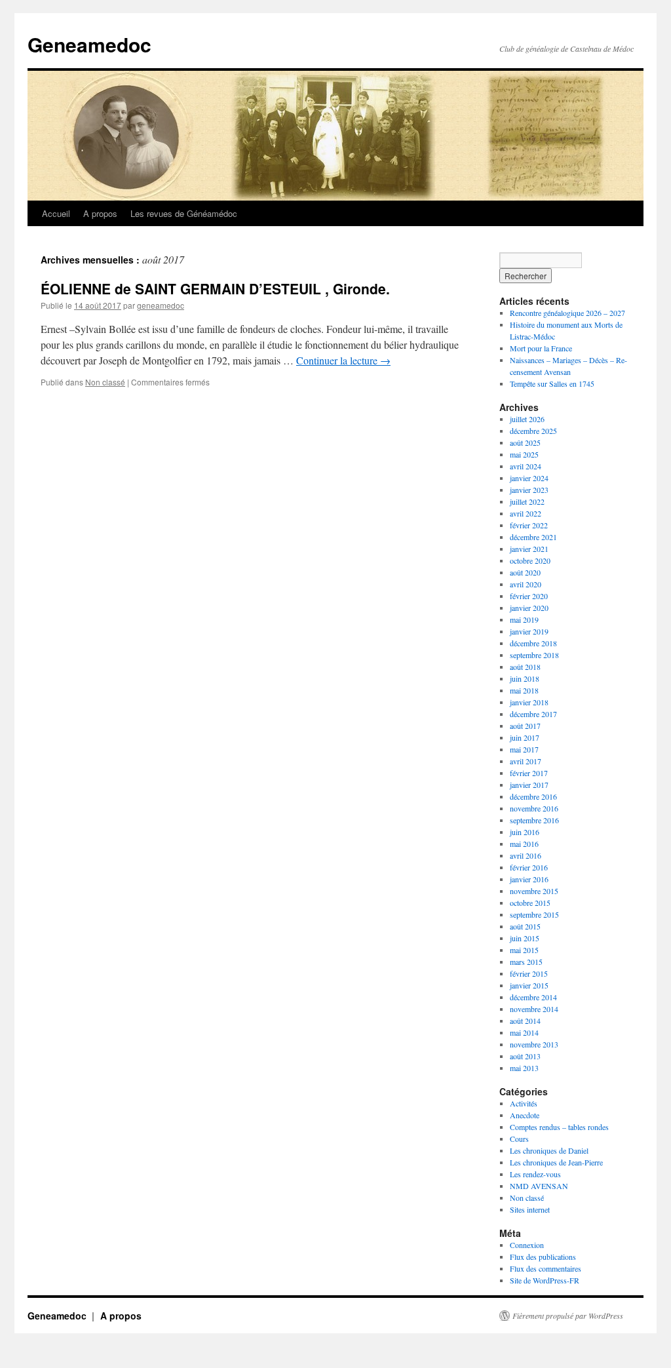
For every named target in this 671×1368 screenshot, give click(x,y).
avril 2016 (525, 855)
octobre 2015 (530, 902)
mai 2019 (524, 619)
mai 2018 (524, 690)
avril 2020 (525, 584)
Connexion (527, 1245)
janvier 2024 (529, 478)
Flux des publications (543, 1256)
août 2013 (525, 1056)
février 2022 (529, 525)
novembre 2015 (534, 891)
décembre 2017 (533, 714)
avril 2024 (525, 466)
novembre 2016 (534, 808)
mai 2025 (524, 454)
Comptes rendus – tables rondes (559, 1127)
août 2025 (525, 442)
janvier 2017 (529, 784)
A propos (100, 213)
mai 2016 (524, 843)
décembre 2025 (533, 430)
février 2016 (529, 867)
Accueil (56, 213)
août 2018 (525, 666)
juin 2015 (524, 938)
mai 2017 (524, 749)
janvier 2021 (529, 548)
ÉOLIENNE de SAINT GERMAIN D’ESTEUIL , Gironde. (215, 288)
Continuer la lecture (343, 360)
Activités (523, 1103)
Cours (519, 1138)
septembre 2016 (534, 820)
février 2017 (529, 773)
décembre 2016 (533, 796)
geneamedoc (160, 305)
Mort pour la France (541, 348)
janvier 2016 (529, 879)
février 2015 (529, 973)
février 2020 (529, 596)
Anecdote (524, 1115)
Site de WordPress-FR (544, 1280)
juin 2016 (524, 832)
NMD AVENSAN (539, 1186)
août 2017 (525, 725)
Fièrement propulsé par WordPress (567, 1315)
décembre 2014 (533, 997)
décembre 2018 (533, 643)
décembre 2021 (533, 537)
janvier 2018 (529, 702)
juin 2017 (524, 737)
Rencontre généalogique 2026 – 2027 (567, 312)
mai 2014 (524, 1032)
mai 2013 (524, 1068)
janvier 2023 (529, 489)
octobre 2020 (530, 560)
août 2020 (525, 572)
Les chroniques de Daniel (549, 1150)
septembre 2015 (534, 914)
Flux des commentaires (545, 1268)
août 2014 (525, 1020)
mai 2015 (524, 950)
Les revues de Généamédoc (183, 213)
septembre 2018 (534, 655)
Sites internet (530, 1209)
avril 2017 (525, 761)
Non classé (105, 381)
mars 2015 (526, 961)
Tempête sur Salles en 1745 (552, 383)
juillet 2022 (527, 501)
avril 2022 (525, 513)
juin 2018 (524, 678)
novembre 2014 (534, 1009)
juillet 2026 (527, 419)
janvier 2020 (529, 607)
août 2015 (525, 926)
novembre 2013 (534, 1044)
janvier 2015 (529, 985)
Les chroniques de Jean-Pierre (556, 1162)
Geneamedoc (89, 44)
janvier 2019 (529, 631)
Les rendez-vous (535, 1174)
